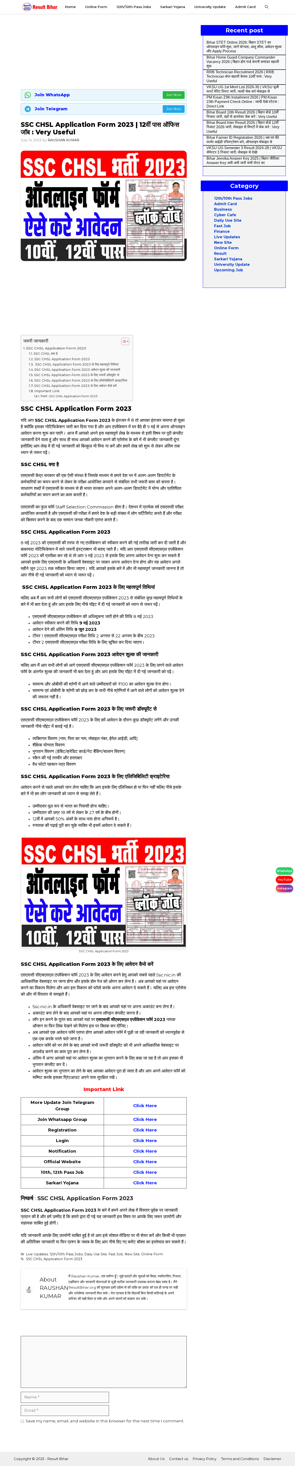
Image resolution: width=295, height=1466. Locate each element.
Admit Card (245, 7)
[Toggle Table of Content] (123, 341)
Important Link (46, 391)
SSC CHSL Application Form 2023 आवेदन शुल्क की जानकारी (77, 369)
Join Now (173, 95)
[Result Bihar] (40, 7)
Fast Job (116, 1254)
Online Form (96, 7)
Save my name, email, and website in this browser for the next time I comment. (105, 1421)
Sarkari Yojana (172, 7)
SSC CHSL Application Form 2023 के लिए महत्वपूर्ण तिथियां (76, 364)
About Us (156, 1459)
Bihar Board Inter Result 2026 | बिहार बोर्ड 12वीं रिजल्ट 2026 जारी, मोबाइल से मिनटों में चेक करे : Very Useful (242, 127)
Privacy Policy (204, 1459)
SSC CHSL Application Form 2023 (56, 348)
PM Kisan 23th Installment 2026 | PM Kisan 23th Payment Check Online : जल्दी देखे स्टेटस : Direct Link (242, 101)
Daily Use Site (95, 1254)
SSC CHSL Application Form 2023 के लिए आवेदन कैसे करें (75, 386)
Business (223, 209)
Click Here (145, 1105)
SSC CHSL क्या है (46, 353)
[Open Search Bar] (266, 7)
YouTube (285, 879)
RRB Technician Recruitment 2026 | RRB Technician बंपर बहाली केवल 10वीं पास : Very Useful (240, 76)
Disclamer (272, 1459)
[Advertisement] (103, 50)
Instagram (284, 888)
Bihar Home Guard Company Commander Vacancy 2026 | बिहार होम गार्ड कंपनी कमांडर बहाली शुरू (242, 61)
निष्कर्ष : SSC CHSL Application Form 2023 (69, 396)
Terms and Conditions (240, 1459)
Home (70, 7)
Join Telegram (51, 108)
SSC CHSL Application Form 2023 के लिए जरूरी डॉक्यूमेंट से (76, 375)
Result (220, 253)
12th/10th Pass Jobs (133, 7)
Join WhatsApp (52, 94)
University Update (210, 7)
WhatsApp (284, 871)
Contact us (178, 1459)
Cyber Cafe (225, 215)
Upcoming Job (228, 270)
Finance (222, 231)
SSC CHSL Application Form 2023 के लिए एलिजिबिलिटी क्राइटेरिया (81, 380)
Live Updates (37, 1254)
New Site (132, 1254)
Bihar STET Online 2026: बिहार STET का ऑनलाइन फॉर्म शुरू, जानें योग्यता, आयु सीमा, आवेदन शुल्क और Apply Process (244, 46)
